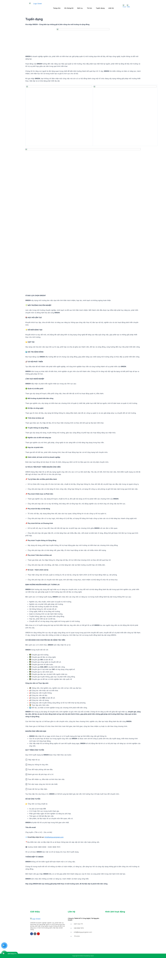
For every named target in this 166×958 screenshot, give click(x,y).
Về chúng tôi (68, 8)
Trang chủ (56, 8)
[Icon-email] (35, 933)
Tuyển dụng (100, 8)
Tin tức (89, 8)
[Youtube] (38, 933)
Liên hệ (111, 8)
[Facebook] (31, 933)
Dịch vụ (80, 8)
